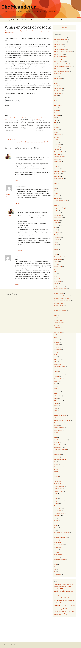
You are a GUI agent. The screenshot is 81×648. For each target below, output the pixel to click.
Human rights (57, 278)
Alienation (56, 86)
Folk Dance (56, 239)
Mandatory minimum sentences (61, 335)
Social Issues (57, 452)
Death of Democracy (59, 171)
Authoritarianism (58, 105)
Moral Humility (18, 31)
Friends (56, 254)
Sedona (56, 435)
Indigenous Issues (58, 293)
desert (55, 183)
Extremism (56, 225)
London (70, 597)
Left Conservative (58, 320)
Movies (56, 354)
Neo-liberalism (57, 364)
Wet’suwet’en (57, 614)
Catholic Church (57, 134)
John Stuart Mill (60, 597)
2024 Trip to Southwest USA (60, 68)
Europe (65, 591)
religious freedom (64, 605)
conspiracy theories (65, 586)
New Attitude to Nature (59, 366)
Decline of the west (58, 178)
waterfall (56, 549)
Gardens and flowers (59, 256)
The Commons (57, 481)
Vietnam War (58, 612)
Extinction (56, 222)
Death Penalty (57, 176)
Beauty (55, 112)
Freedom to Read (58, 252)
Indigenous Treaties (58, 303)
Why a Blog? (11, 20)
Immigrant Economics (59, 286)
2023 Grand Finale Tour (59, 61)
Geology (56, 264)
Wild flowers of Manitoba (60, 559)
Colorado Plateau (57, 586)
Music (55, 357)
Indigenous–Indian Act (59, 305)
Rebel (55, 413)
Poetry (55, 388)
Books (55, 122)
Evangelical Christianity (59, 208)
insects (56, 313)
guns (55, 269)
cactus (73, 584)
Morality (56, 352)
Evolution (56, 210)
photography (57, 381)
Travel (32, 20)
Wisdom (56, 567)
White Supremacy (58, 554)
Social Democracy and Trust (60, 449)
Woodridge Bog (10, 139)
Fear (55, 234)
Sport (55, 462)
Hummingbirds (57, 281)
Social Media (57, 457)
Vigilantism (56, 523)
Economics (56, 195)
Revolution (56, 425)
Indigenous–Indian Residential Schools (63, 308)
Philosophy (7, 32)
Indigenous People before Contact (62, 298)
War (55, 530)
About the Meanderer (22, 20)
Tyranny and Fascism (59, 513)
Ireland (55, 315)
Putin (64, 603)
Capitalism (56, 129)
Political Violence (58, 396)
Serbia (55, 437)
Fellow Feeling (56, 593)
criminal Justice (57, 161)
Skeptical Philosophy (59, 444)
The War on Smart (58, 488)
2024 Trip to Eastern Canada (60, 64)
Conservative (57, 154)
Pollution (56, 403)
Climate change (57, 147)
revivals (73, 605)
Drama (55, 188)
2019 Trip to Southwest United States (63, 51)
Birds (55, 117)
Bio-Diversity (57, 115)
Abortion (56, 76)
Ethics (55, 205)
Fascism (56, 230)
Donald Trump (58, 591)
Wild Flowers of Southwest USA (61, 562)
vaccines (71, 609)
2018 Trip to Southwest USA (60, 49)
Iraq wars (71, 595)
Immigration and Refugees (60, 288)
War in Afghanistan (58, 535)
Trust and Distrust (58, 505)
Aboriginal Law (57, 73)
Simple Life (56, 442)
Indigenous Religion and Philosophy (62, 300)
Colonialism (56, 149)
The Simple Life (57, 484)
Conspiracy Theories (59, 156)
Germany (65, 593)
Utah (55, 518)
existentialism (57, 213)
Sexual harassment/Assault (60, 440)
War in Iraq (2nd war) (59, 540)
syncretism (56, 471)
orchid (62, 600)
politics (33, 31)
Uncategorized (57, 515)
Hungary (56, 283)
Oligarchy (56, 371)
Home (3, 20)
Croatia (56, 166)
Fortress (56, 244)
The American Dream (59, 479)
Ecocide (56, 193)
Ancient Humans (58, 90)
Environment (57, 198)
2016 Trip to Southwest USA (60, 37)
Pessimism (56, 376)
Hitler (68, 593)
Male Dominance (58, 332)
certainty (47, 31)
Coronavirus (58, 588)
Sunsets (56, 469)
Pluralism (56, 386)
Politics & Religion (58, 400)
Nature (55, 361)
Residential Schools (58, 422)
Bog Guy (56, 120)
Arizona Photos (60, 20)
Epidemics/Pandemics (59, 203)
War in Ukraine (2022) (59, 545)
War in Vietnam (57, 547)
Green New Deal (58, 266)
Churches (56, 139)
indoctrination (67, 595)
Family (55, 227)
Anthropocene (57, 93)
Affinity (55, 81)
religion (12, 32)
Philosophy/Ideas (26, 31)
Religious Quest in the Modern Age (62, 420)
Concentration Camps (59, 151)
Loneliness (56, 330)
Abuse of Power (58, 78)
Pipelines (56, 603)
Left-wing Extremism (59, 322)
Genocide (56, 261)
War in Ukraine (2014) (59, 542)
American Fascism (58, 88)
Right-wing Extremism (59, 427)
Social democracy (58, 447)
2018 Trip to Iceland (58, 44)
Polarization (57, 391)
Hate (55, 271)
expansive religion (58, 217)
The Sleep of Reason (59, 486)
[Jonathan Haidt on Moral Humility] (44, 124)
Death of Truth (57, 173)
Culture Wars (57, 169)
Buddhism (56, 125)
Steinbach (56, 464)
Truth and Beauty (58, 508)
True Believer (57, 496)
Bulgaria (56, 127)
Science (56, 432)
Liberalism (56, 325)
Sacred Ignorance (58, 430)
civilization (56, 142)
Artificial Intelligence (59, 103)
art (54, 100)
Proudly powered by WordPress (9, 644)
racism (55, 408)
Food (55, 242)
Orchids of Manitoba (59, 374)
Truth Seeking (38, 31)
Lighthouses (57, 327)
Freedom (56, 249)
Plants (55, 383)
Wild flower (64, 614)
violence (56, 525)
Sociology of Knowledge (60, 459)
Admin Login (64, 27)
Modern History (57, 347)
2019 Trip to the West (59, 54)
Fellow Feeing (57, 237)
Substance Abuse (58, 466)
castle (55, 132)
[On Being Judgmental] (29, 123)
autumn (56, 108)
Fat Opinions (41, 20)
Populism (56, 405)
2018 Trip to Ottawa (58, 46)
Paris (66, 600)
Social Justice (57, 454)
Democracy (56, 181)
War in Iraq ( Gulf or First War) (61, 537)
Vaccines (56, 520)
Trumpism (56, 503)
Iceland (62, 595)
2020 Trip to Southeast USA (60, 56)
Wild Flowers (50, 20)
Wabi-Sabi (56, 527)
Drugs (55, 191)
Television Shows (58, 474)
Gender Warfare (58, 259)
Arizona (56, 95)
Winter (55, 564)
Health (55, 274)
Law (55, 317)
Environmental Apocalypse (60, 200)
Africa (55, 83)
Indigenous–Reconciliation (60, 310)
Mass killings (57, 339)
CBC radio (56, 137)
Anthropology (63, 584)
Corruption (56, 159)
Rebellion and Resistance (60, 415)
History (56, 276)
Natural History (57, 359)
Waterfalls (56, 552)
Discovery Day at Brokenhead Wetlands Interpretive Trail (33, 142)
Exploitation (57, 220)
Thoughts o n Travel (58, 491)
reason (55, 410)
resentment (69, 605)
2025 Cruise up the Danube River (61, 71)
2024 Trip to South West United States (63, 66)
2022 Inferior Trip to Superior (61, 59)
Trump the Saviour (58, 501)
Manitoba (56, 337)
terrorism (56, 476)
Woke (55, 569)
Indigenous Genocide (59, 291)
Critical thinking (57, 164)
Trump (55, 498)
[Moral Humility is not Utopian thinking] (13, 124)
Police (55, 393)
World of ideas (57, 574)
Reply (17, 180)
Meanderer (56, 342)
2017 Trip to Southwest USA (60, 42)
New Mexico (57, 369)
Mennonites (57, 344)
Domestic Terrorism (58, 186)
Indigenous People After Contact (61, 296)
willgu (6, 160)
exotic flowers (57, 215)
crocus (64, 588)
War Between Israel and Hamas (61, 532)
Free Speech (57, 247)
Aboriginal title (57, 584)
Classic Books (57, 144)
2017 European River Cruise (60, 39)
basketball (56, 110)
